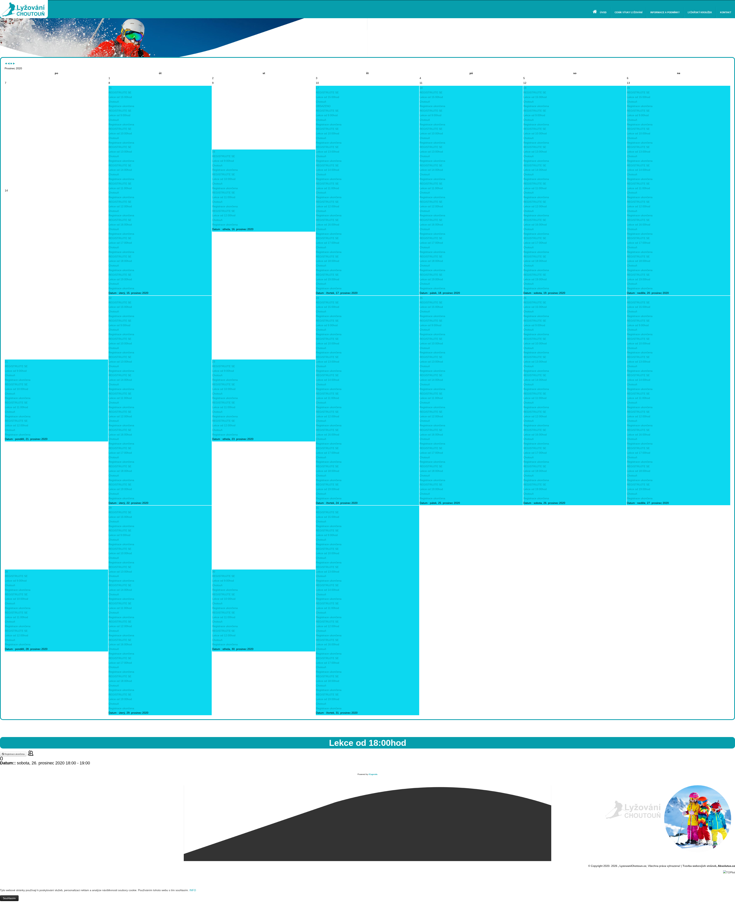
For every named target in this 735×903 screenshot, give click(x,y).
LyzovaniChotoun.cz (633, 865)
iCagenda (373, 774)
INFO (192, 890)
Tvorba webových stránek (699, 865)
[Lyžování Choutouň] (24, 6)
